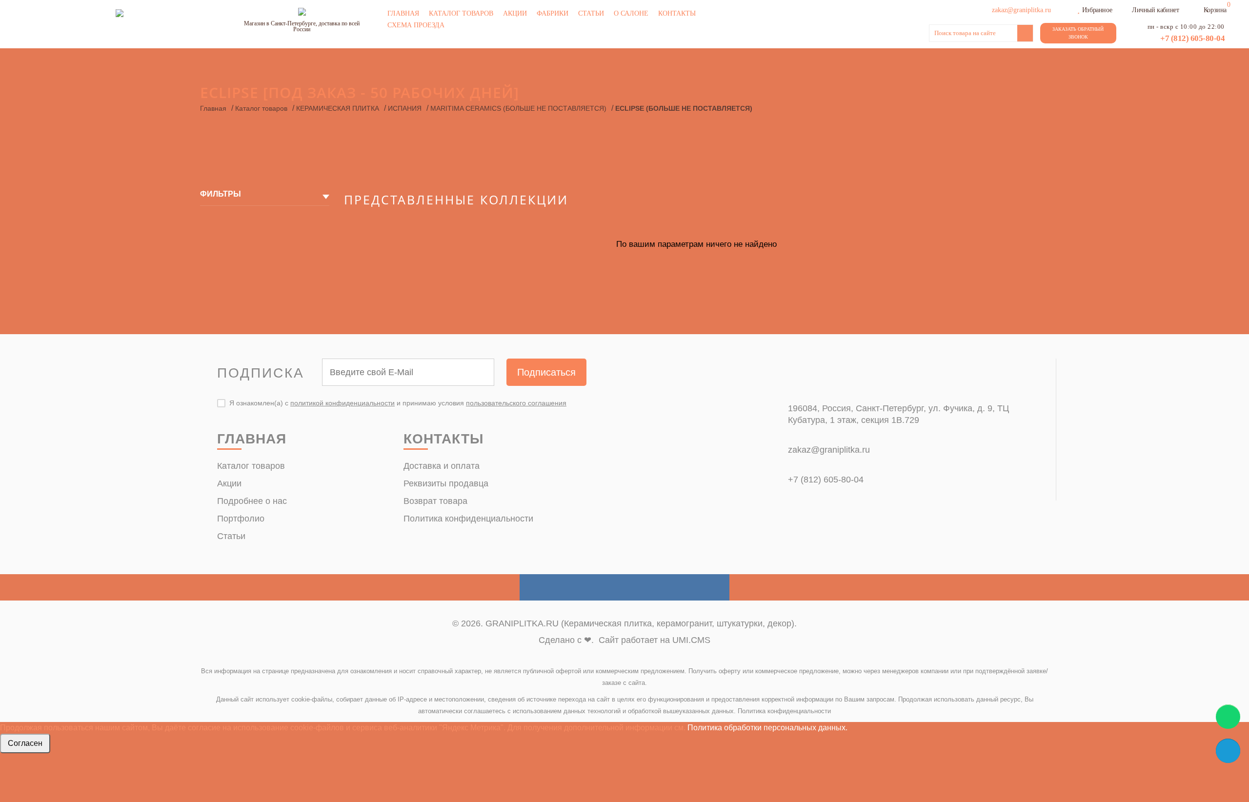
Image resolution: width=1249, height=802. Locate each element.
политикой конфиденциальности (342, 403)
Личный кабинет (1155, 10)
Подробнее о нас (252, 501)
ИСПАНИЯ (405, 108)
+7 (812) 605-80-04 (1192, 38)
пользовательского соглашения (516, 403)
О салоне (631, 13)
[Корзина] (1197, 9)
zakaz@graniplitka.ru (829, 450)
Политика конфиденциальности (468, 518)
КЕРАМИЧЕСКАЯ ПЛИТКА (337, 108)
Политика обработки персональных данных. (767, 727)
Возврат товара (435, 501)
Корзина (1215, 10)
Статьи (591, 13)
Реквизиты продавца (445, 483)
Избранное (1097, 10)
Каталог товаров (461, 13)
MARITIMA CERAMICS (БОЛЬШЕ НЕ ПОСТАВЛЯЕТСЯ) (518, 108)
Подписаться (546, 372)
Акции (515, 13)
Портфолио (240, 518)
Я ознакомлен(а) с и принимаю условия (397, 403)
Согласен (25, 743)
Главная (403, 13)
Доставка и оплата (441, 466)
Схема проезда (415, 25)
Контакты (677, 13)
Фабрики (552, 13)
